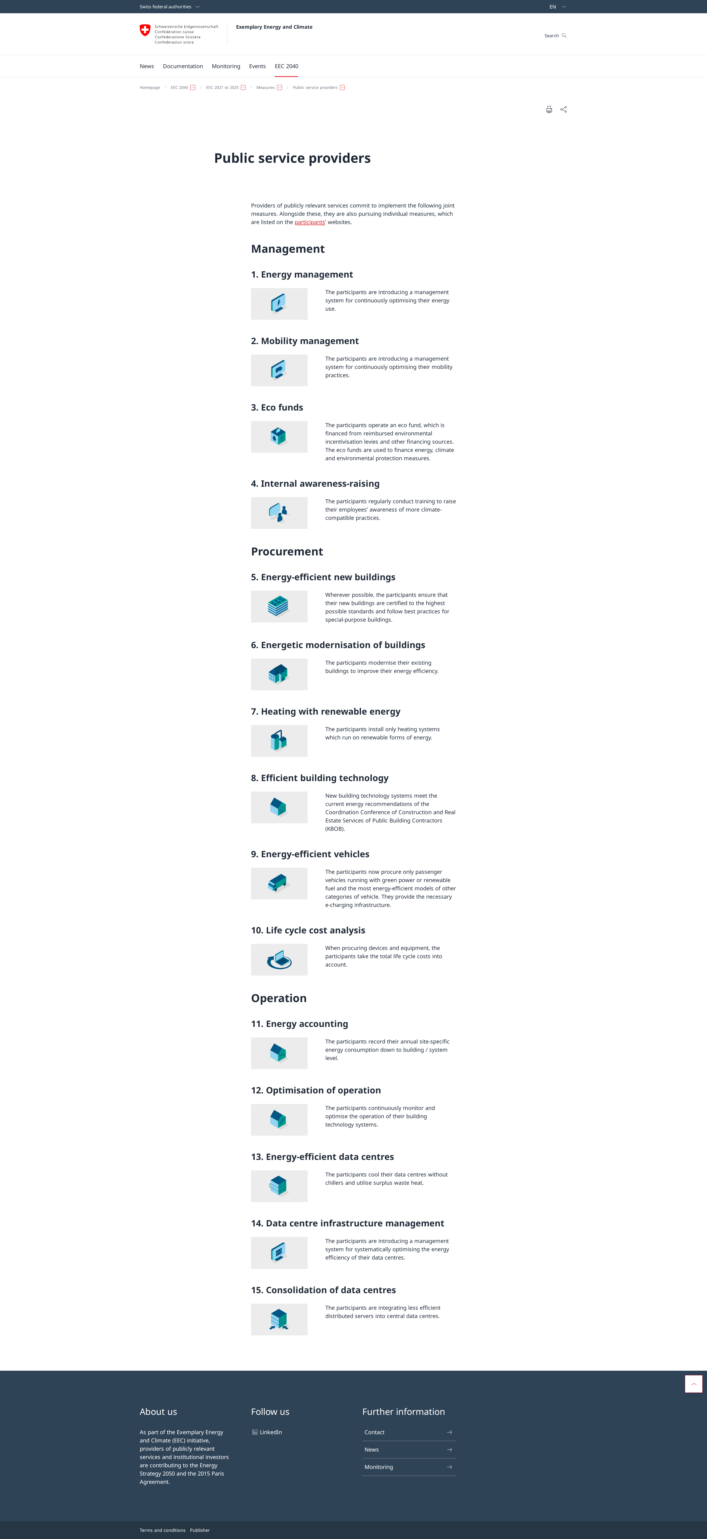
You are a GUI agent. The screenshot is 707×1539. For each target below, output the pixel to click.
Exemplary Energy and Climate (274, 26)
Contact (374, 1432)
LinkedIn (271, 1432)
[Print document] (549, 109)
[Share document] (563, 109)
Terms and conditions (163, 1530)
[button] (183, 66)
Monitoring (379, 1467)
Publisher (200, 1530)
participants (310, 222)
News (372, 1449)
